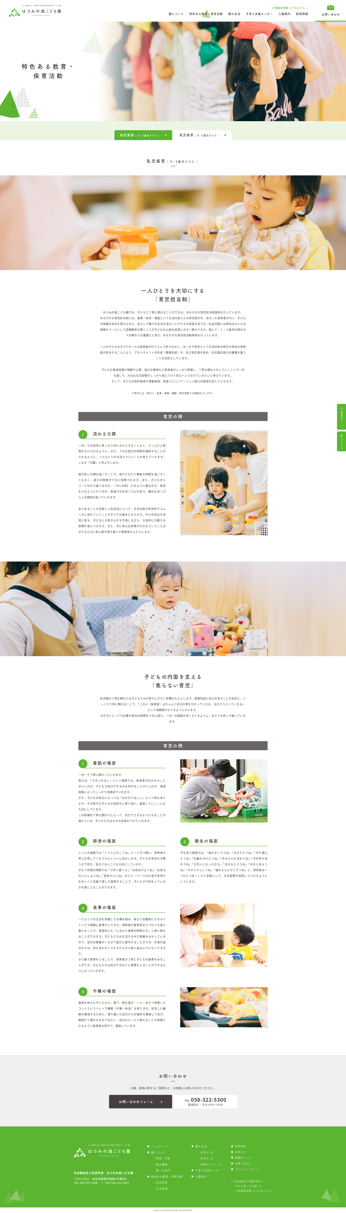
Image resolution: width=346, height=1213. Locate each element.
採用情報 (302, 13)
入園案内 (284, 13)
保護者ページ (243, 1157)
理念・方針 (163, 1158)
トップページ (159, 1146)
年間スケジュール (211, 1164)
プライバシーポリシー (248, 1169)
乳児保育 (162, 1188)
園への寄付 (163, 1170)
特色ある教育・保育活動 (206, 13)
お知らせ (240, 1152)
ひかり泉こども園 (246, 1186)
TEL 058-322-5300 (86, 1183)
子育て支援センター (259, 13)
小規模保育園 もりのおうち (288, 8)
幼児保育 (162, 1182)
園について (176, 13)
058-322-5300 (205, 1099)
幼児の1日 (207, 1152)
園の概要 (162, 1164)
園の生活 (234, 13)
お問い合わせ (330, 14)
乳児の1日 (207, 1158)
